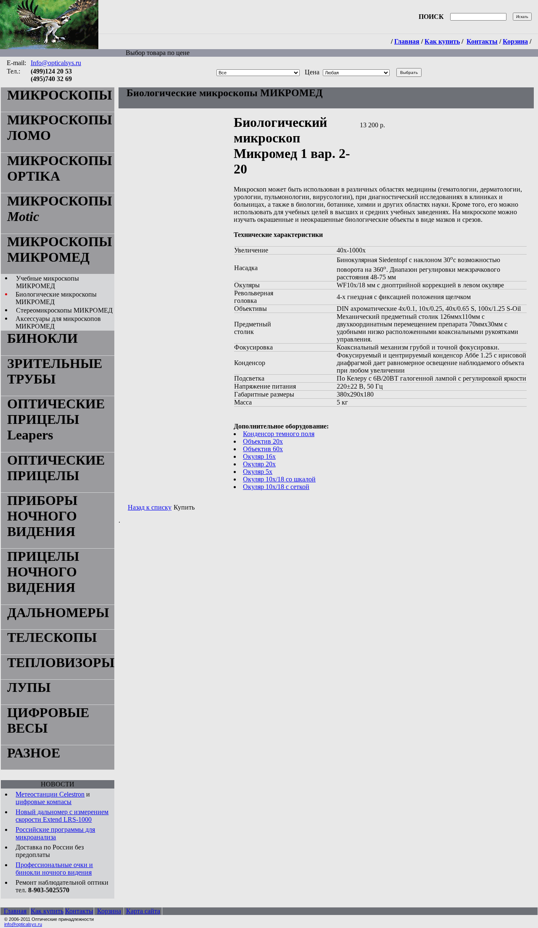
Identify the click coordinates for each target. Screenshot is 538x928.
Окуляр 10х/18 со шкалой (279, 479)
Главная (406, 41)
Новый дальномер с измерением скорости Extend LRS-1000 (62, 815)
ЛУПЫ (28, 687)
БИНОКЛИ (42, 338)
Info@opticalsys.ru (56, 62)
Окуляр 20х (259, 464)
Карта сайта (143, 911)
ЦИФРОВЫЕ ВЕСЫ (48, 720)
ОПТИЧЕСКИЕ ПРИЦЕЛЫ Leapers (56, 419)
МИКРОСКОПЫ (59, 95)
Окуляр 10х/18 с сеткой (276, 486)
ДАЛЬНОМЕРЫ (58, 612)
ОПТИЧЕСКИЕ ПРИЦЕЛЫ (56, 467)
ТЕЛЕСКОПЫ (52, 637)
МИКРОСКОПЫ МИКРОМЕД (59, 249)
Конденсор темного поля (278, 433)
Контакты (482, 41)
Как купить (442, 41)
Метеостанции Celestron (50, 794)
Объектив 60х (263, 448)
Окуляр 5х (257, 471)
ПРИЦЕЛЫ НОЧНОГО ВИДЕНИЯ (43, 572)
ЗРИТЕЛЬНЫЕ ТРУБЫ (54, 371)
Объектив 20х (263, 441)
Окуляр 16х (259, 456)
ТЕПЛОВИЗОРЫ (60, 662)
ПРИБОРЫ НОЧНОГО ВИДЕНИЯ (42, 516)
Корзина (515, 41)
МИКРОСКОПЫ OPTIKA (59, 168)
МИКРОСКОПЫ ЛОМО (59, 127)
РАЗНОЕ (33, 752)
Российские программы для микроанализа (55, 833)
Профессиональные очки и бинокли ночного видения (54, 868)
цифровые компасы (43, 801)
